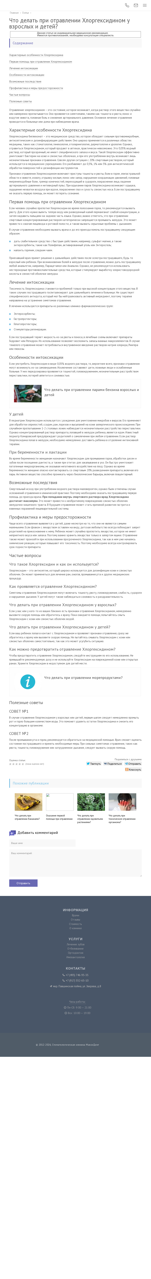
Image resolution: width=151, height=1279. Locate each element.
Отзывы (75, 919)
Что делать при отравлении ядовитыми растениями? (90, 819)
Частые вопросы (19, 94)
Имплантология (75, 957)
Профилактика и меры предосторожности (36, 88)
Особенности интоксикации (26, 75)
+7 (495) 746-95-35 (77, 975)
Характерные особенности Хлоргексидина (36, 55)
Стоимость (75, 924)
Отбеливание (75, 948)
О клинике (75, 928)
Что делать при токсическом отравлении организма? (122, 819)
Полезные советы (20, 101)
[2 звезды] (13, 764)
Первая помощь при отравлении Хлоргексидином (40, 61)
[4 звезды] (20, 764)
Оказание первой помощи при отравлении (59, 817)
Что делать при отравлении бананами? (27, 817)
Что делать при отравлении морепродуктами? (83, 677)
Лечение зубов (76, 944)
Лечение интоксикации (23, 68)
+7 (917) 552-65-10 (77, 980)
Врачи (75, 915)
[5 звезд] (23, 764)
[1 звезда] (10, 764)
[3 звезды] (17, 764)
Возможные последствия (25, 81)
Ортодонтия (75, 953)
